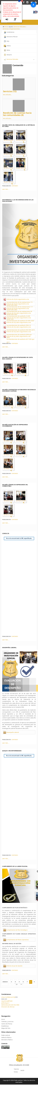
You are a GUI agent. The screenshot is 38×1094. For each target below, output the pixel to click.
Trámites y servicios (7, 1021)
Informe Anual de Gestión (14, 966)
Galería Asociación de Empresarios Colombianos (15, 425)
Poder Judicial (5, 1035)
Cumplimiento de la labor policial (15, 866)
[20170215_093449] (8, 148)
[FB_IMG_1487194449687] (8, 400)
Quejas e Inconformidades (11, 751)
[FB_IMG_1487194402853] (8, 176)
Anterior (5, 982)
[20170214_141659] (8, 509)
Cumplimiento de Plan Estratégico (16, 930)
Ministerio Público (7, 1040)
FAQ (8, 41)
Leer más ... (5, 189)
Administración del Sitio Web (10, 1005)
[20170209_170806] (8, 435)
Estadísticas (5, 1026)
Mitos (8, 50)
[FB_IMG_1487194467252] (8, 368)
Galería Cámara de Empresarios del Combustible (15, 485)
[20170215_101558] (8, 162)
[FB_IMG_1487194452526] (21, 400)
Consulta (5, 533)
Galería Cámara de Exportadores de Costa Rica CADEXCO (17, 358)
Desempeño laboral (9, 647)
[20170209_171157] (20, 449)
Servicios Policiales (12, 59)
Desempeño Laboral (12, 732)
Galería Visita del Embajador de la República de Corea (18, 125)
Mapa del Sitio (5, 1028)
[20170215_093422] (8, 134)
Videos (9, 46)
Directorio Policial (12, 37)
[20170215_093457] (20, 148)
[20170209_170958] (8, 449)
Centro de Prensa (6, 1024)
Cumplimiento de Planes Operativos (17, 940)
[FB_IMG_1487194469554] (21, 368)
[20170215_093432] (20, 134)
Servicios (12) (10, 91)
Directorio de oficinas (7, 1007)
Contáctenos (10, 32)
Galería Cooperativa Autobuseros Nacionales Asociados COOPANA (19, 390)
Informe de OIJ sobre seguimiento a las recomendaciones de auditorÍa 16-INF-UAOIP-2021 (19, 316)
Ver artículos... (7, 94)
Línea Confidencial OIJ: (8, 997)
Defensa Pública (6, 1037)
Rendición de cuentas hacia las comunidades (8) (17, 114)
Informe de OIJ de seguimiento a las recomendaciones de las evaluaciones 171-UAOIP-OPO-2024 (20, 302)
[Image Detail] (12, 142)
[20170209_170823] (20, 435)
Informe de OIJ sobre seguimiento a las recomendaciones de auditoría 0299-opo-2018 (19, 334)
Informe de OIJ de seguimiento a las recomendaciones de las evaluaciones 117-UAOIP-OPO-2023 (20, 307)
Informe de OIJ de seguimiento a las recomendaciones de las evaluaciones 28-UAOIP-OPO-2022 (19, 311)
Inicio (3, 1019)
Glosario (9, 55)
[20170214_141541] (8, 495)
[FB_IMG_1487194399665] (20, 162)
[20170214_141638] (20, 495)
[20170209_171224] (8, 463)
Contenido (14, 186)
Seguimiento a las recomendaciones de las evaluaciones (17, 200)
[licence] (5, 1047)
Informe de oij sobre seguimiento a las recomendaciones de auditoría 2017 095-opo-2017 (21, 339)
